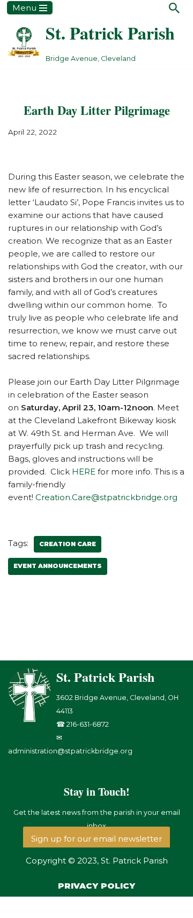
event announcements (57, 566)
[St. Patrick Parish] (32, 719)
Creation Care (67, 544)
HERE (83, 471)
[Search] (174, 8)
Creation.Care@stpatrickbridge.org (106, 497)
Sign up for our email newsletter (96, 839)
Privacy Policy (96, 886)
